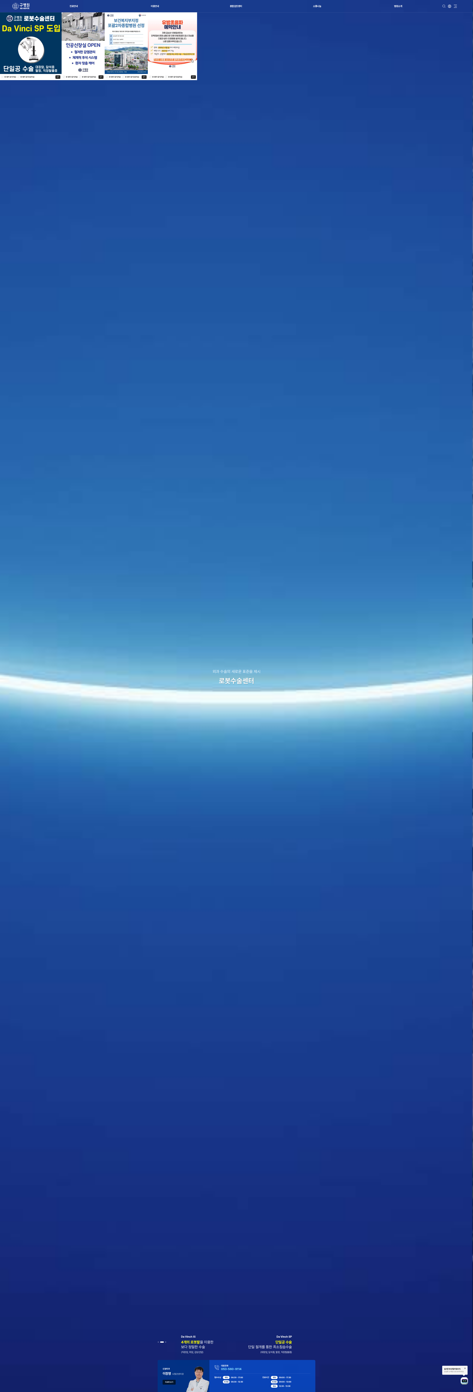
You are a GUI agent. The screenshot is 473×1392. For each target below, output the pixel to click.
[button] (158, 1342)
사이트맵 (455, 6)
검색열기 (443, 6)
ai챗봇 (464, 1381)
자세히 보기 (169, 1382)
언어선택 (449, 6)
